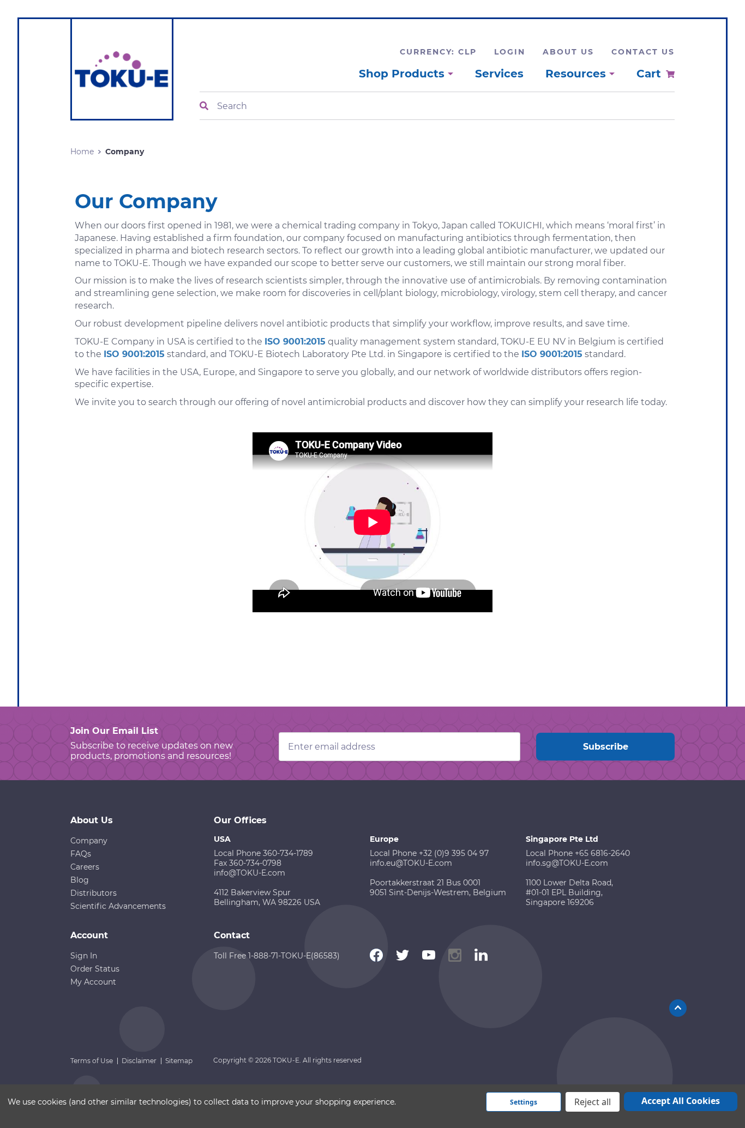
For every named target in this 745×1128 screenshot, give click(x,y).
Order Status (94, 969)
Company (88, 841)
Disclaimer (139, 1061)
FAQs (80, 854)
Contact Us (643, 52)
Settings (523, 1102)
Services (499, 73)
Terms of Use (91, 1061)
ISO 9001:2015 (295, 341)
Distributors (93, 893)
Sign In (83, 956)
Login (509, 52)
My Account (93, 982)
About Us (568, 52)
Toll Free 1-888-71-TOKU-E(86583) (277, 956)
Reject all (592, 1102)
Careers (84, 867)
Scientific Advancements (118, 906)
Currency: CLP (438, 52)
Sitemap (179, 1061)
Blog (79, 880)
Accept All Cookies (680, 1101)
